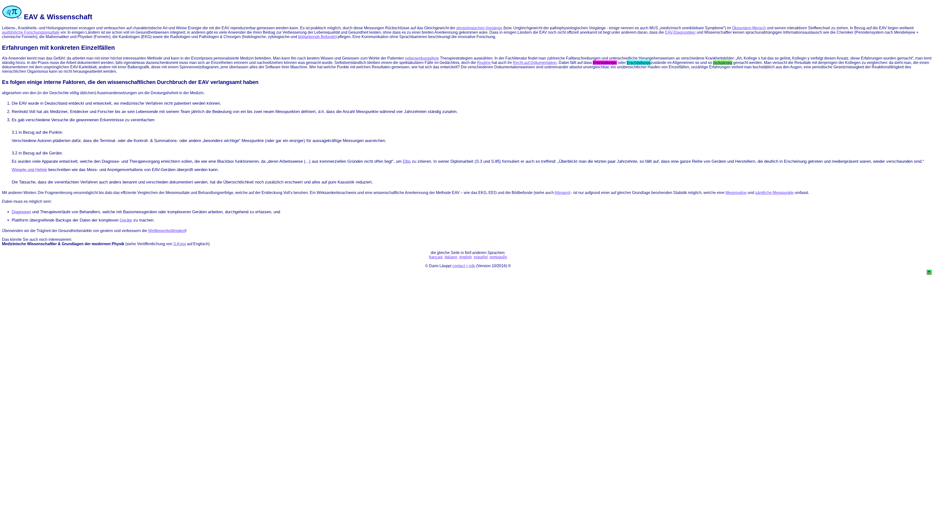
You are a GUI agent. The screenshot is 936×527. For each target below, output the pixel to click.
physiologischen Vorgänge (479, 28)
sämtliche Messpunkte (774, 193)
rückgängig (722, 63)
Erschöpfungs (639, 63)
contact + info (463, 266)
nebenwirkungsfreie (422, 58)
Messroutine (736, 193)
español (481, 257)
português (498, 257)
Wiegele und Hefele (29, 169)
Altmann (562, 193)
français (436, 257)
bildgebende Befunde (316, 37)
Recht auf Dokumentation (535, 63)
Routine (484, 63)
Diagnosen (21, 212)
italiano (451, 257)
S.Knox (179, 244)
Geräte (126, 220)
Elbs (407, 161)
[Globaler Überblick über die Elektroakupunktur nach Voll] (929, 273)
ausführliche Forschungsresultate (30, 32)
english (465, 257)
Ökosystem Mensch (749, 28)
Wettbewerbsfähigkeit (166, 231)
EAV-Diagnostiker (680, 32)
